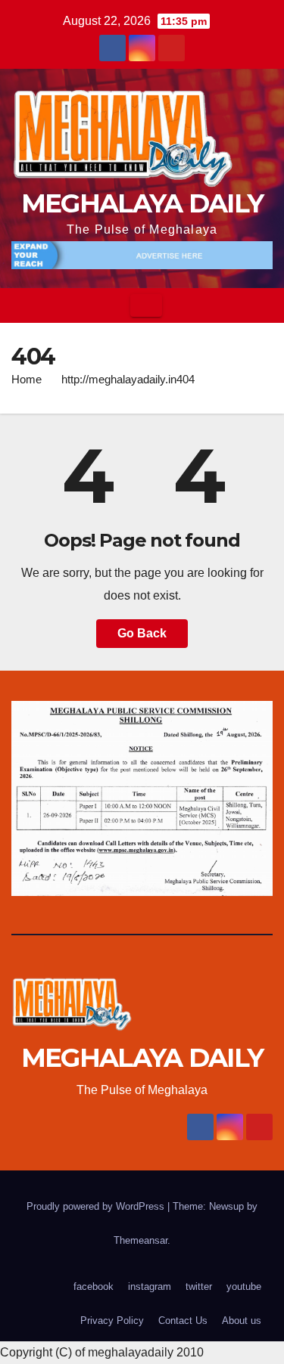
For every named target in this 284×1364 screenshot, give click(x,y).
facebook (93, 1286)
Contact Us (183, 1320)
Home (26, 379)
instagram (149, 1286)
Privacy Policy (112, 1320)
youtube (243, 1286)
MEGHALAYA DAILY (142, 203)
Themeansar (140, 1240)
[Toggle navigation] (146, 305)
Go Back (142, 633)
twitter (199, 1286)
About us (241, 1320)
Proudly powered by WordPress (97, 1206)
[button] (262, 305)
